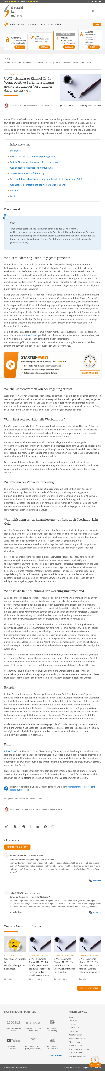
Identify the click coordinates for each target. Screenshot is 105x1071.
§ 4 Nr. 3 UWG (30, 335)
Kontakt (98, 1068)
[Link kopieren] (6, 827)
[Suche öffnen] (93, 11)
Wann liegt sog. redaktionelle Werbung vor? (31, 168)
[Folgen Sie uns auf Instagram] (96, 1)
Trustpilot (29, 1)
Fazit (12, 196)
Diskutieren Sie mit (17, 847)
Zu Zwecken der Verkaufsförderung (27, 173)
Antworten (97, 881)
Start (6, 59)
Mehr (98, 24)
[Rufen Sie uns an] (88, 1)
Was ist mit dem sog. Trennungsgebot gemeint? (33, 156)
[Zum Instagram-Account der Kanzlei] (53, 827)
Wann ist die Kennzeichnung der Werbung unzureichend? (38, 185)
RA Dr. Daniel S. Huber (54, 809)
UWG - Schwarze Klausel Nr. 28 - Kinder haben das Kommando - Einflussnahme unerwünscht (89, 965)
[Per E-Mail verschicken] (37, 827)
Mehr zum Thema (89, 988)
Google (11, 1)
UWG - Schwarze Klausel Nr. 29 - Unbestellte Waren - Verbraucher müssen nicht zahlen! (64, 965)
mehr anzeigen (56, 1055)
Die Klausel (15, 150)
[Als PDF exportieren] (15, 827)
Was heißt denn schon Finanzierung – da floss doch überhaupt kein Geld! (46, 179)
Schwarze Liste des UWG (14, 75)
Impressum (87, 1068)
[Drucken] (23, 827)
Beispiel (14, 190)
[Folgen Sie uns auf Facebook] (100, 1)
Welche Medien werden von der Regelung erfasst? (34, 162)
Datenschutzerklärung (71, 1068)
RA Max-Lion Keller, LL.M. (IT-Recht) (27, 809)
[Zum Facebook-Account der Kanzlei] (45, 827)
